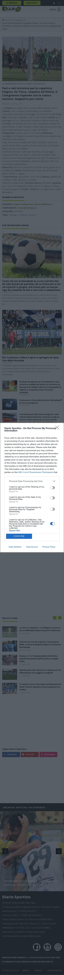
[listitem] (32, 481)
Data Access (32, 547)
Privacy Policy (48, 547)
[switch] (52, 487)
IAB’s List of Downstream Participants (35, 472)
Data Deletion (15, 547)
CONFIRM (19, 536)
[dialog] (32, 487)
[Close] (58, 428)
